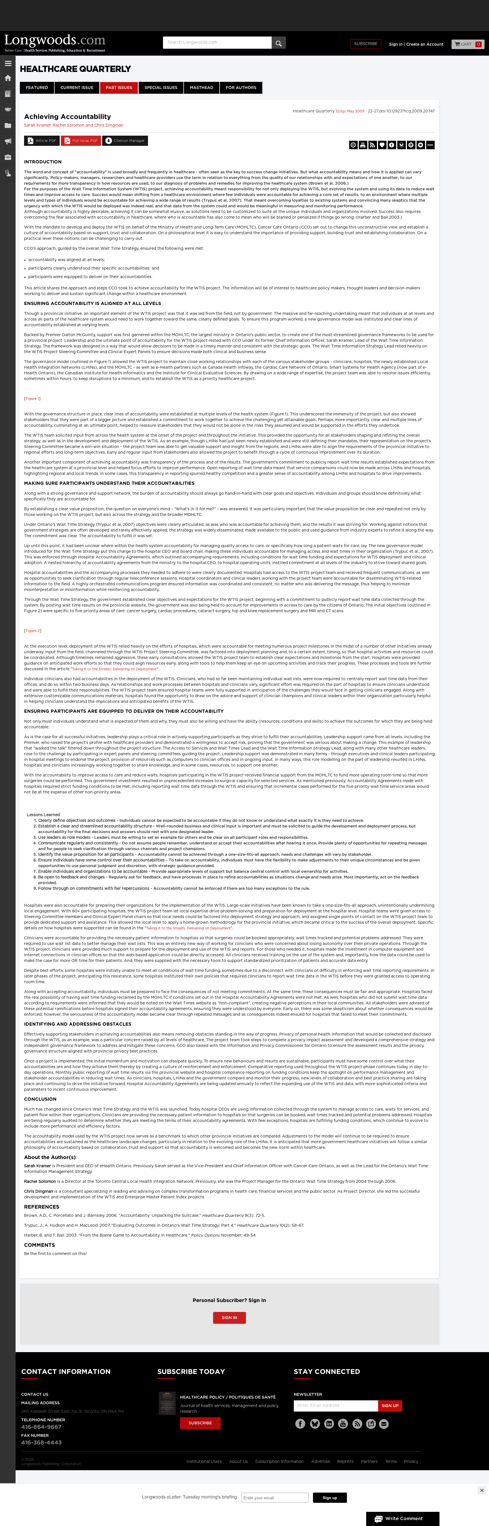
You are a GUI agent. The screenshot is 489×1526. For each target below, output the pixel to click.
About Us (239, 1462)
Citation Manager (129, 140)
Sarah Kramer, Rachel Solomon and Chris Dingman (73, 125)
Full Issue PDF (85, 140)
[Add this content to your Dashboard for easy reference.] (382, 145)
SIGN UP (390, 1406)
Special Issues (161, 87)
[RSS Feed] (357, 1424)
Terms (391, 1462)
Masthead (201, 87)
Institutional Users (204, 1462)
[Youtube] (343, 1424)
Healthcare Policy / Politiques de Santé (228, 1397)
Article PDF (46, 140)
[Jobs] (8, 157)
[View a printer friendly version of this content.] (363, 145)
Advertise (321, 1462)
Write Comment (404, 1519)
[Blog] (371, 1427)
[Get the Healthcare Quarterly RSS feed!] (372, 145)
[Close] (482, 1490)
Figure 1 (32, 398)
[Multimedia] (8, 141)
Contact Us (34, 1394)
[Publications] (8, 125)
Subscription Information (279, 1462)
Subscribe (366, 44)
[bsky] (315, 1424)
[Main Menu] (8, 65)
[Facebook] (300, 1424)
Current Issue (77, 87)
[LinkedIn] (329, 1424)
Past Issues (119, 87)
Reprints (346, 1462)
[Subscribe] (8, 173)
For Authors (241, 87)
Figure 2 (33, 631)
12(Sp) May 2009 (351, 111)
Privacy (411, 1462)
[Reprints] (353, 145)
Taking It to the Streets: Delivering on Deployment (114, 669)
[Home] (8, 78)
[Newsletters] (384, 1424)
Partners (370, 1462)
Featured (37, 87)
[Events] (8, 109)
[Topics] (8, 93)
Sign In (229, 1318)
